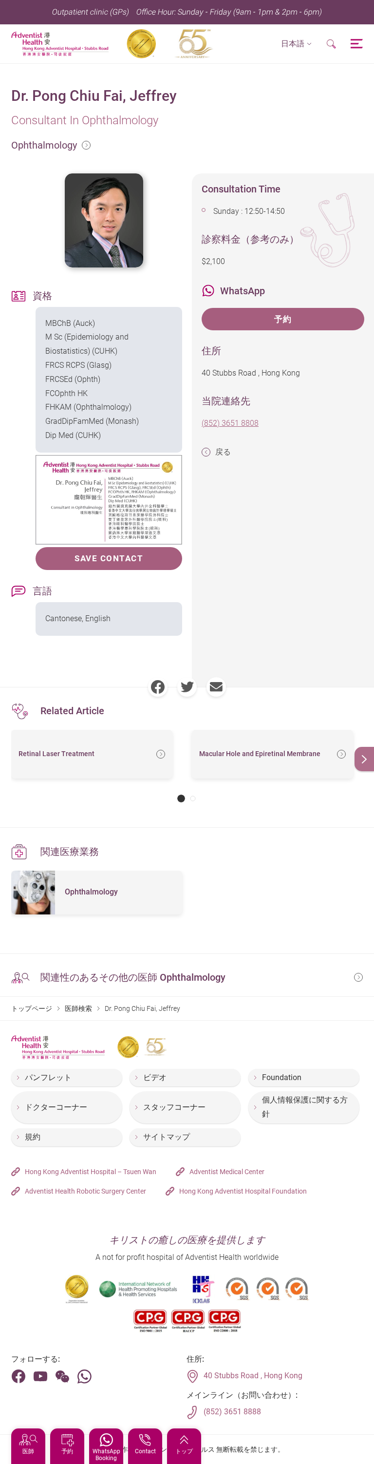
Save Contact (109, 558)
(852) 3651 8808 (230, 423)
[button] (296, 44)
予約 (283, 319)
